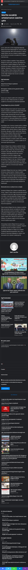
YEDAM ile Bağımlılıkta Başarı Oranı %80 (12, 496)
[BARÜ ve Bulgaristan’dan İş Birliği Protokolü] (5, 479)
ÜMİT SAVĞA (6, 24)
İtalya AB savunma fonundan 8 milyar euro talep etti (21, 317)
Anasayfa (4, 9)
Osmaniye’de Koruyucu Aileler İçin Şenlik (12, 467)
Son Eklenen (14, 394)
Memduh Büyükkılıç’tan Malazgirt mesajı (16, 484)
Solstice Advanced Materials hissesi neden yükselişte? (19, 303)
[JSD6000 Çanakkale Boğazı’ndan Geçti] (7, 304)
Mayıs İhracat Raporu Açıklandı (9, 84)
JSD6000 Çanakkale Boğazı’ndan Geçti (6, 310)
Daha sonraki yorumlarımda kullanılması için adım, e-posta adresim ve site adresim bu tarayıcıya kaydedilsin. (13, 382)
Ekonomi (9, 9)
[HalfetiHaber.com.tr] (14, 4)
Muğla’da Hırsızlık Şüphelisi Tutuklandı (12, 419)
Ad (2, 364)
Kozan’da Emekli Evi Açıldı (17, 449)
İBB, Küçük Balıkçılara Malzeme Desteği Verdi (13, 432)
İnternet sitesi (4, 374)
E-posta (3, 369)
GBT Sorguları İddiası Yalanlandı (16, 490)
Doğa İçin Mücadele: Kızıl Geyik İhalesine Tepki (14, 399)
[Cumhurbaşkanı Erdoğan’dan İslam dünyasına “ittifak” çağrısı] (5, 409)
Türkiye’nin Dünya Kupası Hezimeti (10, 423)
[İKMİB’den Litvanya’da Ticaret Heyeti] (21, 327)
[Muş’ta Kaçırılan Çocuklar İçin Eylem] (5, 444)
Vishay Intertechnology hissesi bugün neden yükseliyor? (6, 318)
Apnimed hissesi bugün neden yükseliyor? (7, 325)
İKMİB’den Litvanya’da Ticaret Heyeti (20, 332)
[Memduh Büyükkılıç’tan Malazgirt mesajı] (5, 485)
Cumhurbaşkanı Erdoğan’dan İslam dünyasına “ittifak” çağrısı (18, 408)
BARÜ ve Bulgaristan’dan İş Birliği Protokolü (17, 477)
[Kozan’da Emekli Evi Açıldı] (5, 451)
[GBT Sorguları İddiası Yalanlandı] (5, 491)
